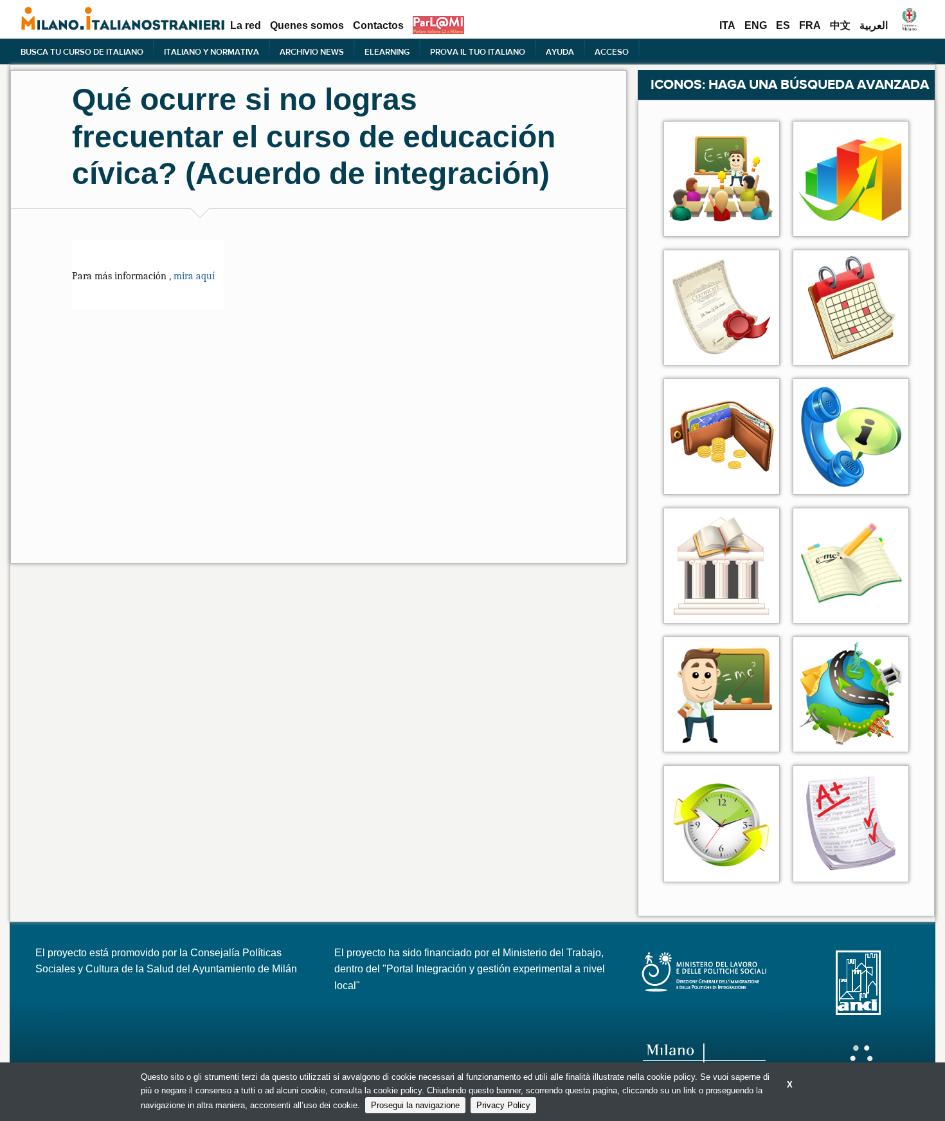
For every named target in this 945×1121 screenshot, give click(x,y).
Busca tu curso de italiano (82, 51)
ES (783, 26)
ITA (727, 26)
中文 (840, 26)
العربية (874, 26)
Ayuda (560, 51)
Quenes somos (307, 26)
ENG (755, 26)
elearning (387, 51)
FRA (810, 26)
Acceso (612, 51)
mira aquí (193, 276)
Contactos (378, 26)
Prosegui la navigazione (415, 1105)
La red (245, 26)
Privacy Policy (503, 1105)
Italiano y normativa (211, 51)
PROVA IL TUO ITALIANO (477, 51)
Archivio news (312, 51)
